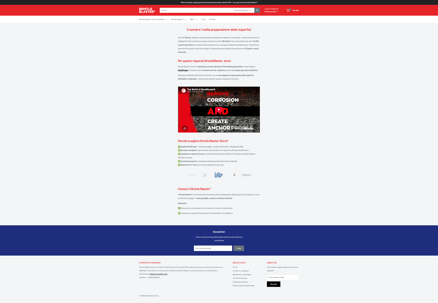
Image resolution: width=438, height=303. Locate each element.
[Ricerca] (257, 10)
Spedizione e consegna (242, 274)
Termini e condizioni (241, 271)
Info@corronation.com (158, 274)
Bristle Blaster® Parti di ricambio (152, 19)
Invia (239, 248)
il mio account (270, 11)
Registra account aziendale (243, 285)
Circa (203, 19)
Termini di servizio (240, 278)
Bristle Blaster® (177, 19)
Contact (212, 19)
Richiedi (273, 284)
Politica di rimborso (240, 282)
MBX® (192, 19)
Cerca (235, 267)
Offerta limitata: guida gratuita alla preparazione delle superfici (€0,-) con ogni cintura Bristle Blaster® (219, 2)
